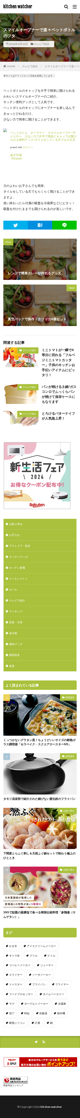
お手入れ (14, 535)
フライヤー (62, 984)
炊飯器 (43, 1013)
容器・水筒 (15, 622)
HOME (11, 66)
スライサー (15, 974)
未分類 (13, 633)
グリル (34, 955)
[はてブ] (40, 225)
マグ (11, 1003)
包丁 (11, 1013)
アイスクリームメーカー (41, 946)
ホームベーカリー (53, 994)
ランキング (15, 611)
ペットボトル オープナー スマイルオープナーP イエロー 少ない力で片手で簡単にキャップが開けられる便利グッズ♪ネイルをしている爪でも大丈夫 (43, 136)
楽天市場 (16, 155)
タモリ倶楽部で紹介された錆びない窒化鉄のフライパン (39, 798)
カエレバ (27, 147)
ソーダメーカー (41, 974)
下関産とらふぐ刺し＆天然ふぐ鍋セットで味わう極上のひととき (39, 855)
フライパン (39, 984)
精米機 (61, 1013)
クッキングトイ (18, 578)
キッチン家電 (17, 567)
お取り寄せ (15, 524)
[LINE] (64, 225)
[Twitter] (15, 225)
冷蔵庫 (62, 1003)
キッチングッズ (18, 556)
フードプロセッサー (21, 994)
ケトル (51, 955)
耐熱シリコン (17, 1022)
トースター (15, 984)
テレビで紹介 (42, 44)
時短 (27, 1013)
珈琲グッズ (15, 644)
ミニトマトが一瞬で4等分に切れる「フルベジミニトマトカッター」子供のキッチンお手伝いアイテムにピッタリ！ (58, 362)
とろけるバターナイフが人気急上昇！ (58, 415)
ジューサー (47, 965)
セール (13, 589)
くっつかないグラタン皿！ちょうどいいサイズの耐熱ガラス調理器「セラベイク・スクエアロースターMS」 (39, 742)
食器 (11, 666)
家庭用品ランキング (13, 1085)
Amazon (16, 158)
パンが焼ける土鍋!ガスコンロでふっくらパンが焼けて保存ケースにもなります (59, 394)
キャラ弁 (14, 955)
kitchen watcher (17, 6)
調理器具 (14, 655)
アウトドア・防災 (19, 546)
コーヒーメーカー (19, 965)
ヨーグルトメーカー (36, 1003)
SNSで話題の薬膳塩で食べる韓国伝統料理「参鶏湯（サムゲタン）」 (39, 914)
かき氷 (13, 946)
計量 (37, 1022)
